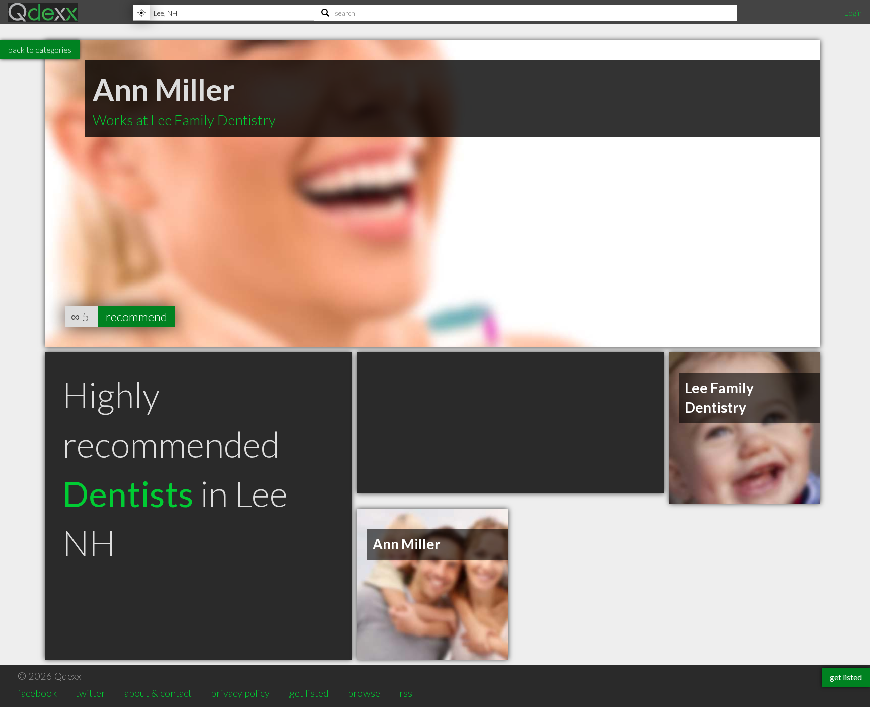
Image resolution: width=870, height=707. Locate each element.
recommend (136, 316)
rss (405, 693)
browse (364, 693)
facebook (37, 693)
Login (853, 12)
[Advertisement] (510, 422)
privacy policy (240, 693)
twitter (90, 693)
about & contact (158, 693)
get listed (309, 693)
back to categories (39, 49)
